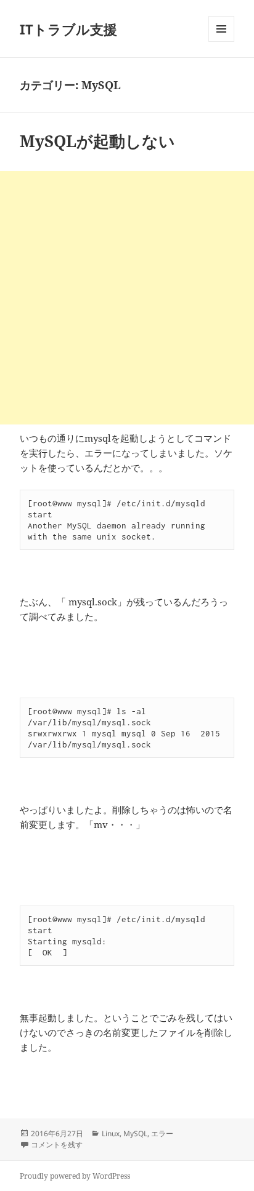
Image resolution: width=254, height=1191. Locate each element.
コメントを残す (57, 1144)
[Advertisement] (127, 297)
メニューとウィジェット (221, 41)
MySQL (135, 1133)
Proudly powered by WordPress (75, 1176)
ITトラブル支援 (68, 29)
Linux (111, 1133)
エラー (162, 1133)
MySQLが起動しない (97, 141)
